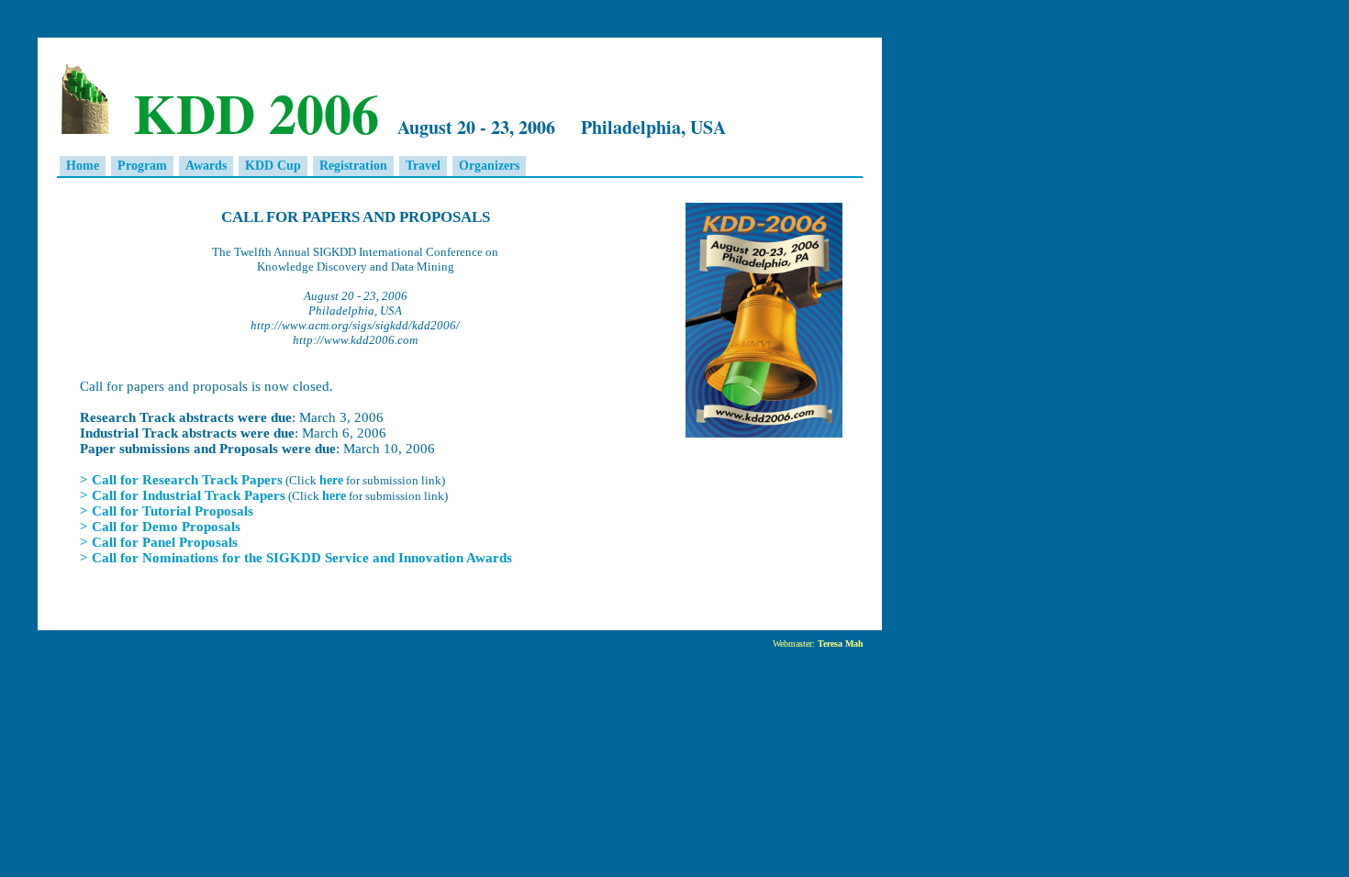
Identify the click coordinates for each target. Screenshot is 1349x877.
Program (142, 165)
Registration (353, 165)
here (331, 480)
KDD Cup (273, 165)
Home (82, 165)
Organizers (489, 165)
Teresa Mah (841, 643)
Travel (423, 165)
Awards (206, 165)
